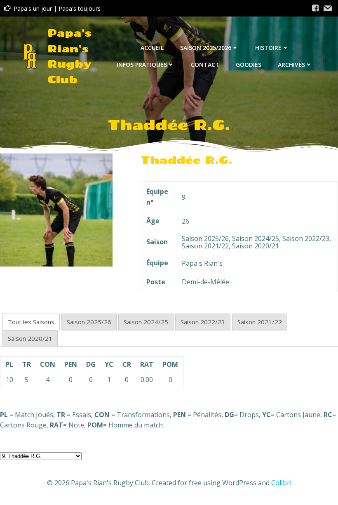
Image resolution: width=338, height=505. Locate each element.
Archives (291, 64)
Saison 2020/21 (30, 338)
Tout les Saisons (31, 322)
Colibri (281, 482)
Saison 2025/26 (89, 322)
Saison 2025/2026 (205, 48)
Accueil (152, 48)
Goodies (248, 64)
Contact (205, 64)
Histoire (268, 48)
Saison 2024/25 (146, 322)
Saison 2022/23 (203, 322)
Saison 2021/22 (259, 322)
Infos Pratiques (142, 64)
